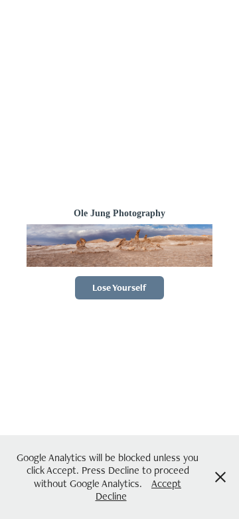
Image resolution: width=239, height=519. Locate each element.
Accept (166, 483)
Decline (111, 496)
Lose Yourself (119, 287)
